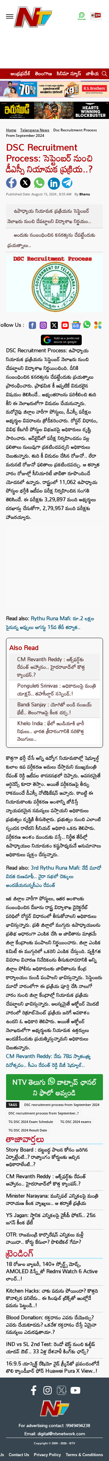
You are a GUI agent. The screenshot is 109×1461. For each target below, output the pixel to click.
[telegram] (68, 184)
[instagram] (47, 1391)
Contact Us (19, 1455)
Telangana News (34, 130)
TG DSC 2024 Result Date (27, 1130)
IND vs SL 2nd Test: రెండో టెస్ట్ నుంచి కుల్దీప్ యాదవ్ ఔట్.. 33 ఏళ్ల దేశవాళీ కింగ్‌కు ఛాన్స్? (50, 1347)
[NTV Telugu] (32, 16)
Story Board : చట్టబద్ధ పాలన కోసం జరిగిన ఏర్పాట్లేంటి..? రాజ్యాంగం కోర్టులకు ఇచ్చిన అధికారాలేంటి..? (47, 1157)
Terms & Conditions (84, 1455)
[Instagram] (43, 327)
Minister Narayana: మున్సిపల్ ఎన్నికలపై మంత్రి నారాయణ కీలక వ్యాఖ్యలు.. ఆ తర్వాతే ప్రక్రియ (52, 1199)
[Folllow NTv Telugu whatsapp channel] (81, 17)
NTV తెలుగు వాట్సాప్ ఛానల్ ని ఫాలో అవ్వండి (54, 1087)
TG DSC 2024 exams (75, 1121)
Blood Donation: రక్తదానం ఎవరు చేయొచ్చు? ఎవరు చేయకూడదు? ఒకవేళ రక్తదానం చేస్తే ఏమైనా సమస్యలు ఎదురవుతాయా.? (51, 1324)
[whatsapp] (40, 184)
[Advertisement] (54, 564)
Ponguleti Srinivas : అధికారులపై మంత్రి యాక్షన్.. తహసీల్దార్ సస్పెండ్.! (56, 689)
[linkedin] (54, 184)
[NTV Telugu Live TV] (96, 17)
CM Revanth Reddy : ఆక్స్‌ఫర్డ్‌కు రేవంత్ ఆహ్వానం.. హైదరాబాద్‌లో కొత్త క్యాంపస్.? (51, 667)
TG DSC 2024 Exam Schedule (30, 1121)
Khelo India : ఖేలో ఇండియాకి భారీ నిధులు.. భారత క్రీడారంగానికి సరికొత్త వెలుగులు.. (50, 731)
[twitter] (26, 184)
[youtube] (75, 1391)
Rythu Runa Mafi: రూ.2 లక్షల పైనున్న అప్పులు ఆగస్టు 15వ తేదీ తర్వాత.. (50, 622)
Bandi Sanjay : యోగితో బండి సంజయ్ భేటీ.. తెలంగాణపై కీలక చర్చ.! (54, 708)
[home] (3, 73)
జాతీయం (94, 73)
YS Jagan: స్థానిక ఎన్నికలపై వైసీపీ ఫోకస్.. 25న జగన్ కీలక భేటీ (51, 1219)
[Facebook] (32, 327)
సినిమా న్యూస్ (69, 73)
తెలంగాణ (43, 73)
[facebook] (12, 184)
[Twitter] (54, 327)
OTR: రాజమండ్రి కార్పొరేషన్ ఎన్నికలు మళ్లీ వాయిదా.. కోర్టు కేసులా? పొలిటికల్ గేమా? (45, 1238)
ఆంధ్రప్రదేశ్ (20, 73)
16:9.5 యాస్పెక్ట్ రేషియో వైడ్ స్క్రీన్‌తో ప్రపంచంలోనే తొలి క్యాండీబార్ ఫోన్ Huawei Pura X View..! (52, 1367)
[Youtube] (65, 327)
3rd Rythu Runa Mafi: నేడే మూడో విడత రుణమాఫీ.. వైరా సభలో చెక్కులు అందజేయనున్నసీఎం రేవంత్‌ (53, 876)
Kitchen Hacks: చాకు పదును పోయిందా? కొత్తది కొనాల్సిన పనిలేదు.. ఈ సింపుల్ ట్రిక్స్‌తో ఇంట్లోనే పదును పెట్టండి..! (52, 1298)
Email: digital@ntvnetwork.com (54, 1433)
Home (11, 130)
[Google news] (76, 326)
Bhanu (84, 194)
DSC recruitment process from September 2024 (61, 1104)
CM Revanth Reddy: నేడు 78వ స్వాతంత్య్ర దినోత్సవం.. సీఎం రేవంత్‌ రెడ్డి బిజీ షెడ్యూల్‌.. (48, 1060)
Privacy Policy (47, 1455)
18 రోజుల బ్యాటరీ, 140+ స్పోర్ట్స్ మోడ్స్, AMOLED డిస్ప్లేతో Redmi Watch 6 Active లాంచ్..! (51, 1271)
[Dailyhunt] (98, 326)
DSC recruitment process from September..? (43, 1113)
